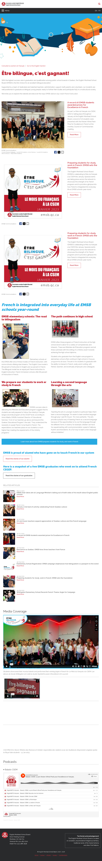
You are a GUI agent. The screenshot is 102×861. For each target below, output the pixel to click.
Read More (74, 135)
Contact (42, 855)
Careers (55, 855)
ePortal (49, 855)
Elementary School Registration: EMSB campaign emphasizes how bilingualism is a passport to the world (58, 564)
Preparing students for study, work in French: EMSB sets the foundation (82, 165)
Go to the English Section (36, 66)
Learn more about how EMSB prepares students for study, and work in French (49, 442)
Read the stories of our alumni (17, 459)
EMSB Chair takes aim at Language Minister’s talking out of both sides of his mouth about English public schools (57, 493)
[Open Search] (99, 4)
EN (96, 11)
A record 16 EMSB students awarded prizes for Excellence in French (80, 105)
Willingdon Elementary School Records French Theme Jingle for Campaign (46, 592)
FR (99, 11)
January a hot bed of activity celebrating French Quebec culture (42, 507)
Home (36, 855)
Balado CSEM (17, 820)
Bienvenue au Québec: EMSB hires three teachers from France (41, 549)
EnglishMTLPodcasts (8, 820)
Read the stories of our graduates (19, 475)
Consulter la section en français (13, 66)
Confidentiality (63, 855)
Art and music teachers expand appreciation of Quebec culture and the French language (51, 521)
